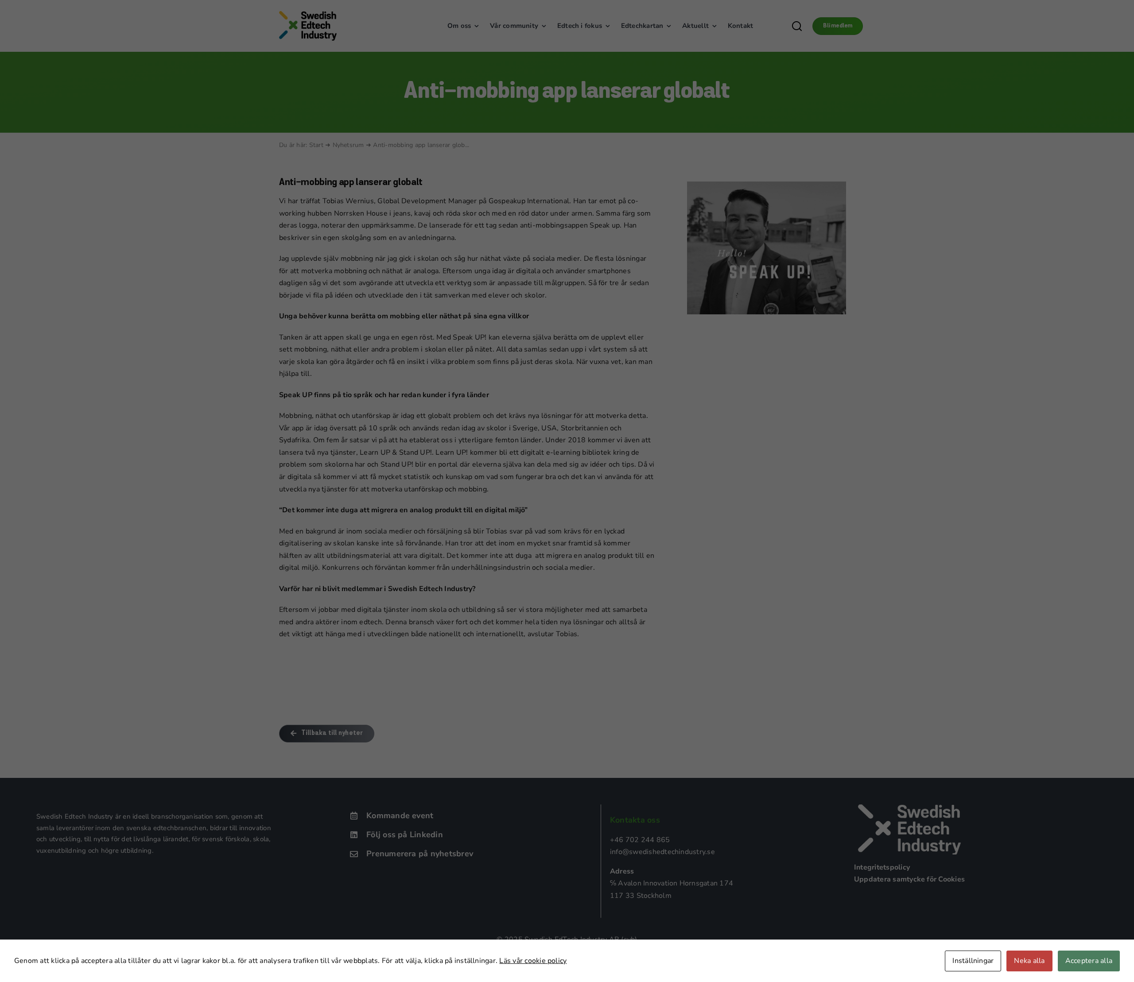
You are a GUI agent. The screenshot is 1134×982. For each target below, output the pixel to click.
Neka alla (1029, 961)
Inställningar (973, 961)
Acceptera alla (1088, 961)
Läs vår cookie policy (533, 961)
